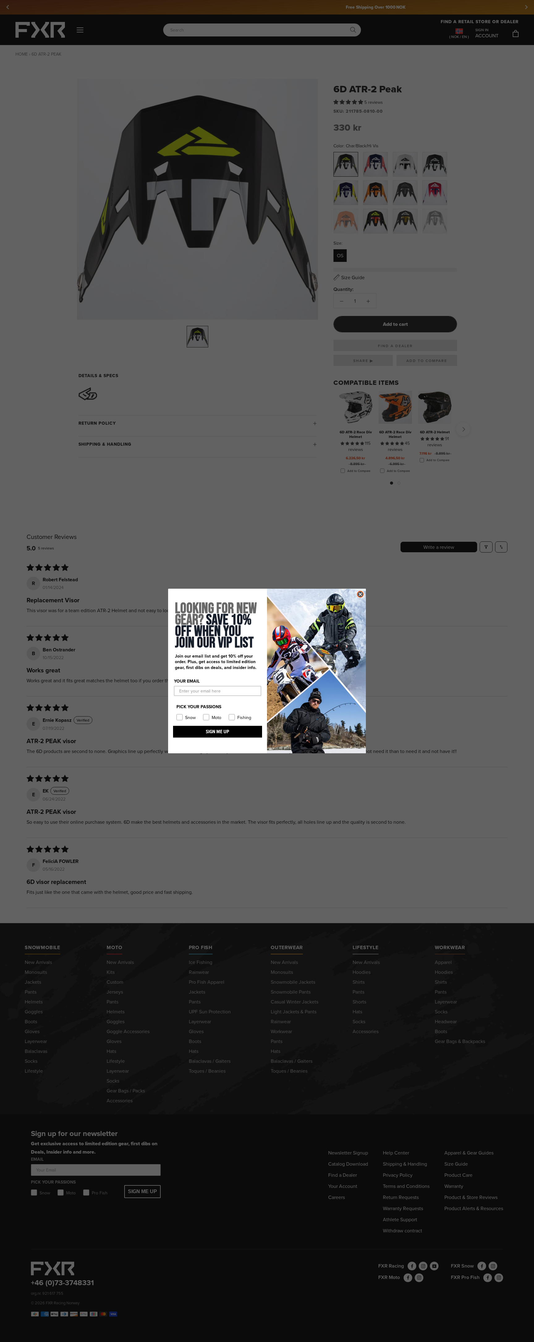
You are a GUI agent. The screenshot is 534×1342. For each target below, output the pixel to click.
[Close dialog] (360, 594)
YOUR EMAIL (187, 681)
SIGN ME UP (217, 731)
